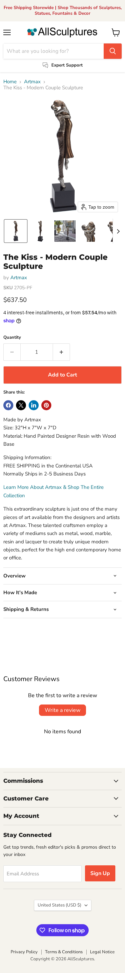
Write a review (62, 710)
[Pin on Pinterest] (46, 405)
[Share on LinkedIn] (34, 405)
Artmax (32, 82)
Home (10, 82)
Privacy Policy (24, 952)
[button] (15, 231)
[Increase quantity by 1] (61, 352)
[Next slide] (118, 231)
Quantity (12, 337)
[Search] (113, 51)
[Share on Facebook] (8, 405)
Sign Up (100, 873)
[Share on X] (21, 405)
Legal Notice (102, 952)
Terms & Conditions (64, 952)
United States (59, 905)
